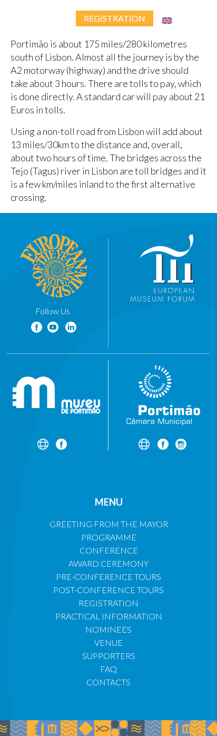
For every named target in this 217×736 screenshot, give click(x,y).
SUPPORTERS (108, 656)
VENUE (108, 642)
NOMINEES (108, 629)
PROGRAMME (108, 537)
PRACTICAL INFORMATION (108, 616)
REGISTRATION (108, 603)
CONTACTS (108, 682)
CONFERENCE (109, 550)
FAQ (108, 669)
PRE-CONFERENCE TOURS (108, 577)
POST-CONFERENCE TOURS (108, 590)
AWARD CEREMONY (108, 563)
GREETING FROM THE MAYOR (109, 524)
